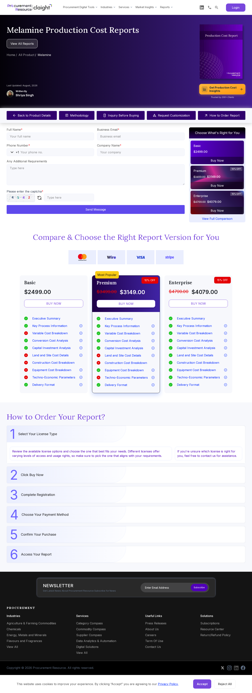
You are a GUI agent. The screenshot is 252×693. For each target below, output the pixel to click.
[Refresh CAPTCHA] (39, 198)
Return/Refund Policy (215, 635)
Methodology (79, 115)
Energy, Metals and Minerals (26, 635)
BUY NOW (53, 303)
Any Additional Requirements (27, 161)
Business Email (108, 129)
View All (12, 647)
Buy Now (217, 160)
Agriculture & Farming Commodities (31, 623)
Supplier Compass (89, 635)
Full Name (15, 129)
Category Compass (89, 623)
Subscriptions (210, 623)
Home (11, 55)
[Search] (217, 7)
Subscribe (199, 587)
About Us (152, 629)
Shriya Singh (25, 95)
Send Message (95, 209)
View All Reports (22, 43)
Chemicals (14, 629)
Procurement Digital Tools (78, 7)
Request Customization (174, 115)
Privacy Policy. (168, 684)
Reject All (225, 684)
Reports (165, 7)
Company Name (109, 145)
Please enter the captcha (25, 191)
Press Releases (155, 623)
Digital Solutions (87, 647)
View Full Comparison (217, 219)
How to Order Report (224, 115)
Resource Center (212, 629)
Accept (202, 684)
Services (124, 7)
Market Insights (145, 7)
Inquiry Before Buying (123, 115)
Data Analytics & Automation (96, 641)
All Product (26, 55)
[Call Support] (210, 7)
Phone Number (18, 145)
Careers (150, 635)
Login (235, 7)
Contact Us (153, 647)
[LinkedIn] (202, 7)
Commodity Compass (91, 629)
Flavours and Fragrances (24, 641)
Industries (106, 7)
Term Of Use (154, 641)
